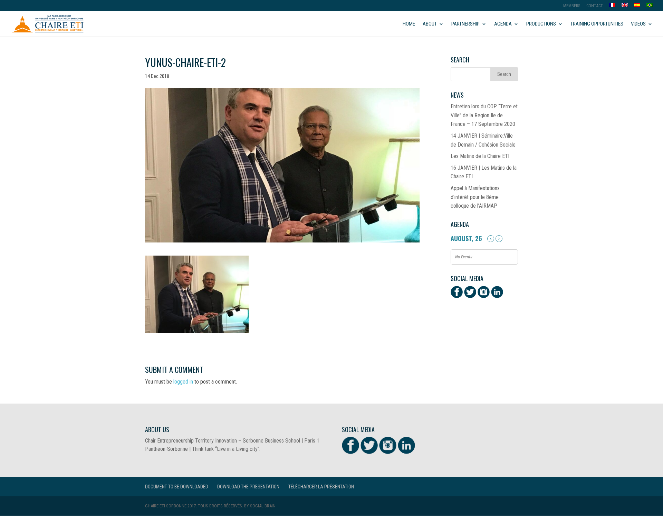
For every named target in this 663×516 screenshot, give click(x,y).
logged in (183, 381)
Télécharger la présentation (321, 486)
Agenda (503, 24)
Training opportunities (596, 24)
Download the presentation (248, 486)
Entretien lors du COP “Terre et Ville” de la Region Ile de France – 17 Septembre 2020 (484, 115)
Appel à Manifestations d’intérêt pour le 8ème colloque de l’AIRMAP (475, 197)
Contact (594, 6)
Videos (638, 24)
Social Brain (263, 505)
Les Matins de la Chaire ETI (480, 156)
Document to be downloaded (176, 486)
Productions (541, 24)
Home (409, 24)
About (430, 24)
